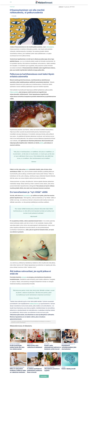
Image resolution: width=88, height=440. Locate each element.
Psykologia (12, 6)
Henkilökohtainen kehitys (68, 344)
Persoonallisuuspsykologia (17, 367)
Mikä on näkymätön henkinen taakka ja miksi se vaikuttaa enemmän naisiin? (18, 370)
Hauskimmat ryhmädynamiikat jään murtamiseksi (69, 347)
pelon (27, 169)
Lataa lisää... (44, 376)
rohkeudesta (50, 47)
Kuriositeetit (30, 367)
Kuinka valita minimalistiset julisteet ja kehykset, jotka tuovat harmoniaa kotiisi (52, 347)
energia (24, 277)
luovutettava (27, 195)
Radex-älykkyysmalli (68, 369)
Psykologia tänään (15, 344)
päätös (41, 143)
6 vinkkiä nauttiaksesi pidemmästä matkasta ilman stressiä (34, 370)
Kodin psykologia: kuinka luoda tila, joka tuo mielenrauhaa (17, 347)
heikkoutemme (34, 303)
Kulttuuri (46, 344)
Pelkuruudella (14, 92)
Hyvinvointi (30, 344)
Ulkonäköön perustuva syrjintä (52, 369)
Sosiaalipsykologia (49, 367)
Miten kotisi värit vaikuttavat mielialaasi (34, 346)
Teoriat (63, 367)
